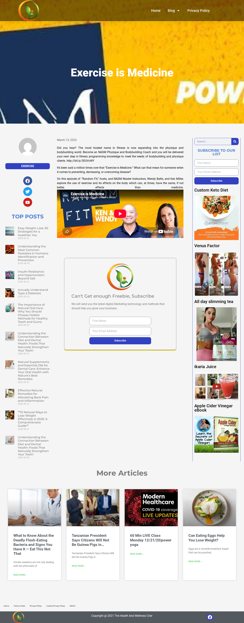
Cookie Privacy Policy (55, 606)
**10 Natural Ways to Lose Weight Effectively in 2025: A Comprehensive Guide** (33, 419)
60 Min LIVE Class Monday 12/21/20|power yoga (150, 540)
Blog (171, 10)
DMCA (73, 606)
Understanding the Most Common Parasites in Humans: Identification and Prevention (33, 253)
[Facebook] (210, 617)
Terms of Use (19, 606)
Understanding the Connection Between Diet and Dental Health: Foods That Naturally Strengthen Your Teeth (33, 342)
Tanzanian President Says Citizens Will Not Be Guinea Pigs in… (90, 540)
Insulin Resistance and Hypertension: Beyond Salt (31, 275)
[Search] (234, 141)
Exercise (27, 166)
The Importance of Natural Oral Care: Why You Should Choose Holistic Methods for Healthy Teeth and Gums (33, 313)
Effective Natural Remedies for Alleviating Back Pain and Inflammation (33, 395)
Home (156, 10)
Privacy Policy (198, 10)
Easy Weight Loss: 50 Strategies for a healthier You (33, 231)
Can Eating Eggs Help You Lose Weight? (206, 537)
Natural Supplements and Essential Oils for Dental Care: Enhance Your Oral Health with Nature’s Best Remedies (34, 370)
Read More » (20, 575)
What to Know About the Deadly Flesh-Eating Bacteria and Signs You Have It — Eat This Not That (33, 544)
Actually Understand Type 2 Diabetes (33, 291)
